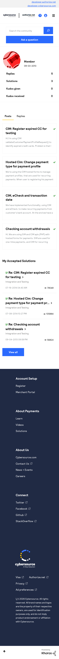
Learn (19, 418)
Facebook (21, 508)
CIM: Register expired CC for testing (26, 131)
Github (20, 514)
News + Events (24, 469)
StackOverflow (24, 521)
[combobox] (29, 30)
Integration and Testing (17, 281)
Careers (20, 476)
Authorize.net (37, 577)
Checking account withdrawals (28, 229)
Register (21, 385)
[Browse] (52, 15)
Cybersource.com (26, 457)
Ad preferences (25, 589)
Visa (18, 577)
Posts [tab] (8, 115)
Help (41, 15)
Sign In (46, 15)
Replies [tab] (21, 115)
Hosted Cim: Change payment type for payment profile (27, 164)
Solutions (21, 430)
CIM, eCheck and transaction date (26, 197)
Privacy (20, 583)
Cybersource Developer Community (9, 15)
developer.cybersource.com (42, 5)
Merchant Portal (25, 392)
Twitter (20, 502)
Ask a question (29, 39)
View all (13, 352)
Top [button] (4, 651)
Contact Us (22, 463)
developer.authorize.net (44, 1)
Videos (20, 424)
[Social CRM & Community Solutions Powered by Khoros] (49, 652)
